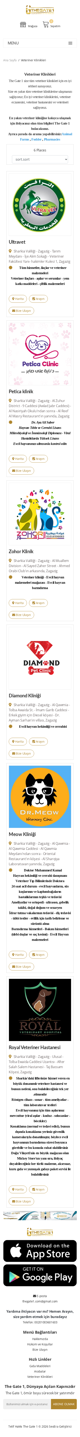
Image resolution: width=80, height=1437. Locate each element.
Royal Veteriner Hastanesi (34, 1047)
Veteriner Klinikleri (39, 1377)
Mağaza (32, 26)
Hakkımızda (40, 1339)
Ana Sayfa (10, 60)
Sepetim (55, 26)
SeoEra (53, 1426)
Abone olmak (64, 1404)
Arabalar (40, 1371)
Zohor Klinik (21, 551)
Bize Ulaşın (23, 311)
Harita (19, 299)
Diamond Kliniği (25, 696)
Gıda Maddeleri (40, 1366)
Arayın (40, 299)
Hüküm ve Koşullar (40, 1344)
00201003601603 (45, 1322)
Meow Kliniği (22, 834)
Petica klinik (21, 391)
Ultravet (17, 242)
